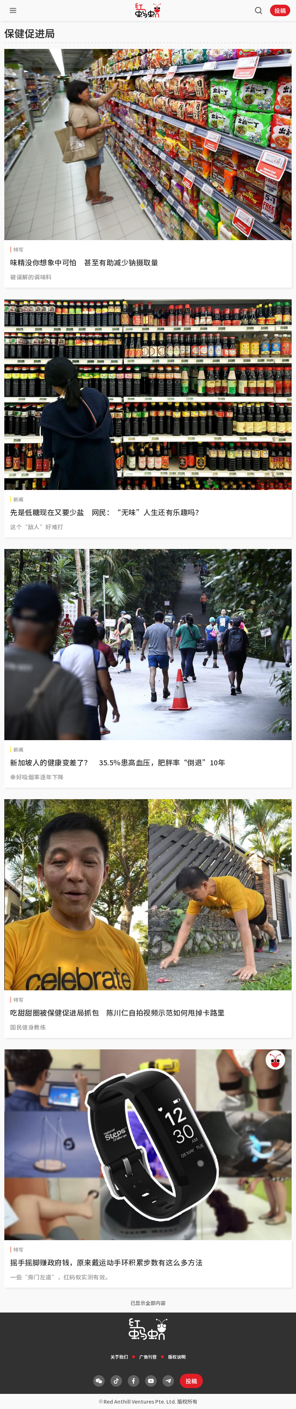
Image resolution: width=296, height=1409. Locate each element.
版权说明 (177, 1357)
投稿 (280, 10)
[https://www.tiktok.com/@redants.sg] (116, 1381)
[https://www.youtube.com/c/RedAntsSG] (151, 1381)
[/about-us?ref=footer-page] (99, 1381)
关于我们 (119, 1357)
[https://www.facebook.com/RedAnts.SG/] (133, 1381)
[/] (148, 10)
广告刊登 (148, 1357)
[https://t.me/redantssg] (168, 1381)
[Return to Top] (279, 1396)
